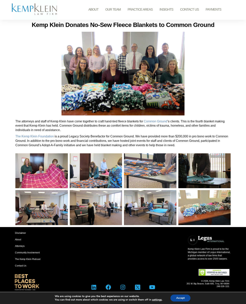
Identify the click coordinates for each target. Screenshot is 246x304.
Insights (166, 9)
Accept (180, 298)
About (93, 9)
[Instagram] (123, 287)
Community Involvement (27, 252)
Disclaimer (20, 233)
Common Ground (155, 121)
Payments (213, 9)
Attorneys (20, 246)
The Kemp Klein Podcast (27, 259)
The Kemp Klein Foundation (34, 136)
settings (157, 299)
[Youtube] (152, 287)
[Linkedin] (94, 287)
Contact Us (189, 9)
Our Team (113, 9)
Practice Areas (140, 9)
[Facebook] (108, 287)
